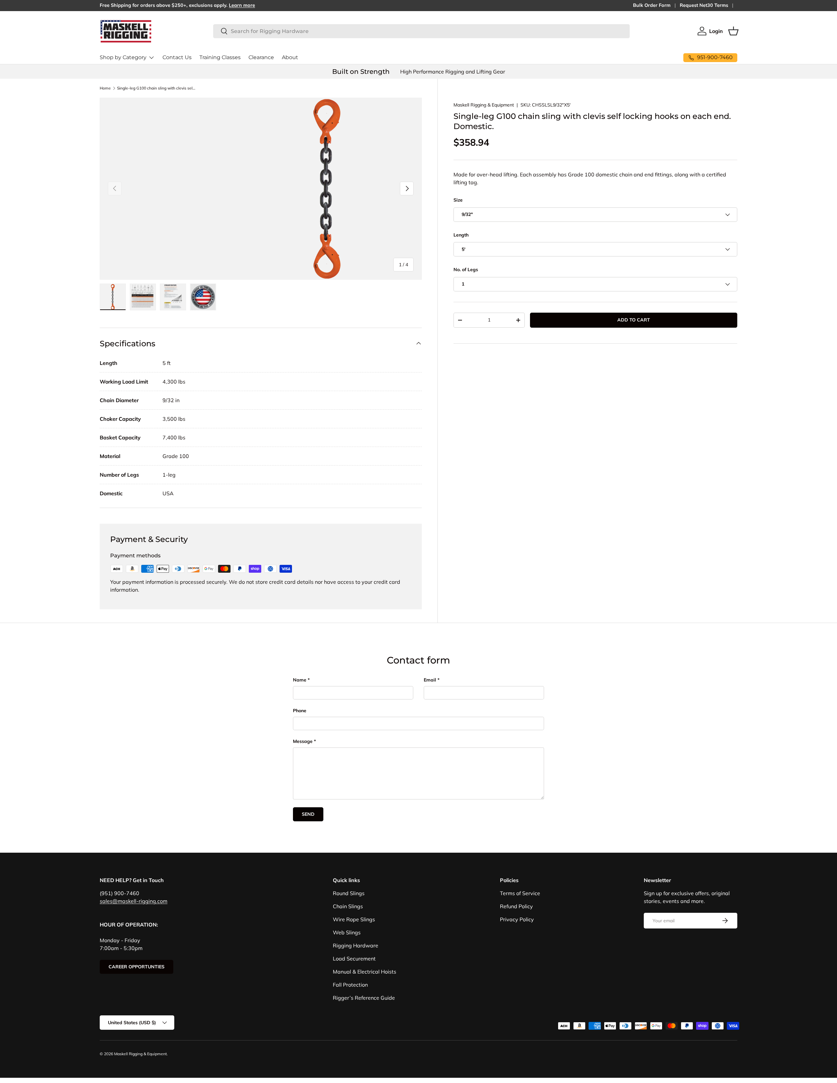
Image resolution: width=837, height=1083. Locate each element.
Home (105, 88)
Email (430, 680)
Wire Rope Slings (354, 919)
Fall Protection (350, 984)
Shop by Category (123, 57)
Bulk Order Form (652, 5)
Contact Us (177, 57)
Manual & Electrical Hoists (364, 971)
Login (716, 31)
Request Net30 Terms (704, 5)
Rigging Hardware (355, 945)
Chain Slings (348, 906)
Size (458, 200)
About (290, 57)
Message (303, 741)
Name (299, 680)
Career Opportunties (136, 967)
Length (461, 235)
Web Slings (347, 932)
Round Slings (349, 893)
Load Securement (354, 958)
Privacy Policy (517, 919)
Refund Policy (516, 906)
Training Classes (220, 57)
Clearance (261, 57)
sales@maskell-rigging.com (133, 901)
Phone (299, 711)
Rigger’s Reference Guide (364, 997)
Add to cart (633, 320)
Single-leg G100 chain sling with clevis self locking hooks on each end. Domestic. (156, 88)
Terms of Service (520, 893)
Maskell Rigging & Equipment (483, 105)
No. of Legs (465, 269)
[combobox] (421, 31)
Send (308, 814)
